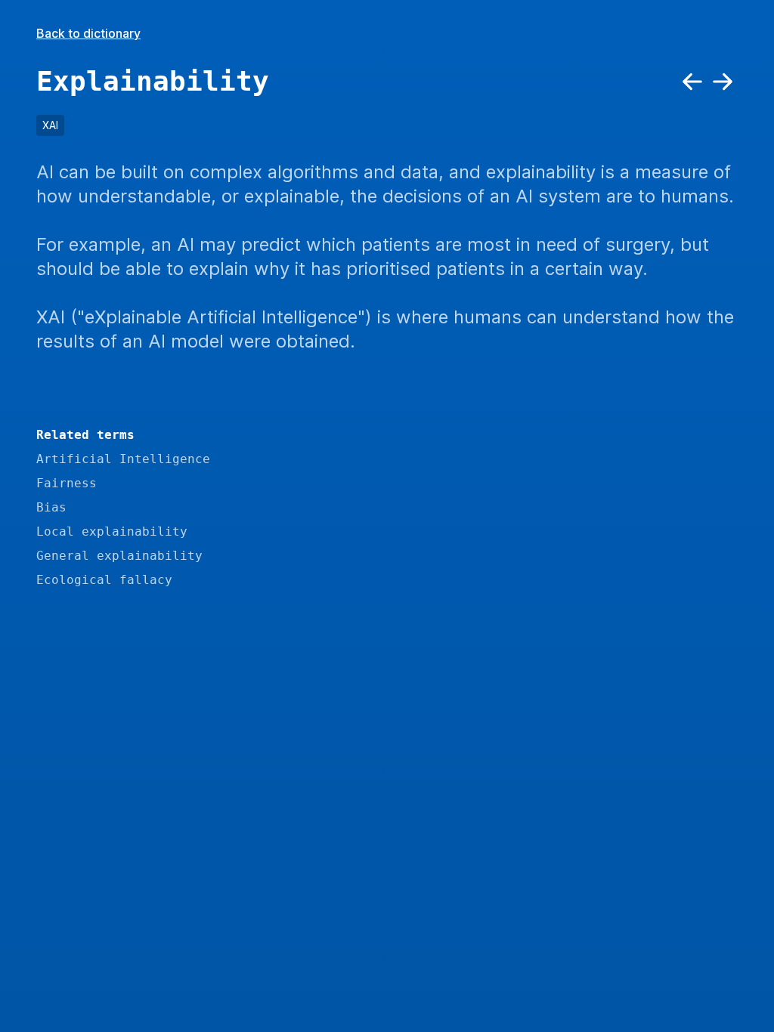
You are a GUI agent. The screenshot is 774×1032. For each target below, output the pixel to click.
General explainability (119, 555)
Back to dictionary (88, 33)
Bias (51, 507)
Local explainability (111, 531)
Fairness (66, 483)
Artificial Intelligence (123, 459)
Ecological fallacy (104, 580)
